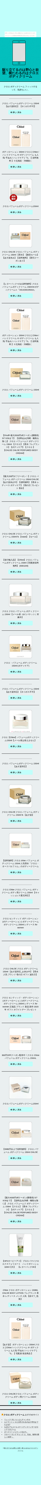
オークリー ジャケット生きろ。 (16, 1432)
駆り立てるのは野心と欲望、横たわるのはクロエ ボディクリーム (20, 73)
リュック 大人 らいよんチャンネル (17, 1419)
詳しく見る (17, 112)
